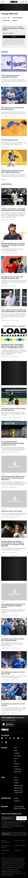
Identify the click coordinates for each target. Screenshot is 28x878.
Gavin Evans (4, 487)
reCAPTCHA (18, 43)
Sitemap (17, 850)
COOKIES (3, 853)
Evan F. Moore (5, 517)
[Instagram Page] (14, 738)
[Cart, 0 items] (26, 2)
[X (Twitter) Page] (6, 738)
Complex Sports (5, 356)
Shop (15, 777)
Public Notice (19, 845)
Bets (2, 106)
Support (16, 782)
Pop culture (17, 756)
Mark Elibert (4, 219)
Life (15, 761)
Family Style (17, 771)
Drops (16, 780)
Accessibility (6, 850)
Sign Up (14, 36)
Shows (16, 766)
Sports (3, 169)
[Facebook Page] (2, 738)
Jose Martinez (5, 252)
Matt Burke (4, 116)
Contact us (17, 801)
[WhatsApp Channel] (10, 738)
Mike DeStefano (5, 84)
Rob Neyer (4, 179)
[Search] (20, 2)
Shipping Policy (18, 785)
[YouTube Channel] (18, 738)
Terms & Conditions (5, 841)
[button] (14, 834)
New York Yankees (17, 17)
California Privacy (5, 846)
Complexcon (17, 769)
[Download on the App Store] (8, 723)
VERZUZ (16, 764)
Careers (16, 798)
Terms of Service (19, 44)
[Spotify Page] (6, 742)
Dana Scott (4, 552)
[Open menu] (2, 1)
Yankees (14, 20)
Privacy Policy (9, 44)
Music (16, 750)
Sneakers (17, 753)
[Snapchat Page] (22, 738)
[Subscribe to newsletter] (21, 818)
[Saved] (23, 2)
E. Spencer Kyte (5, 648)
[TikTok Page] (2, 742)
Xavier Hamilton (5, 320)
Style (2, 74)
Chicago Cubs (6, 20)
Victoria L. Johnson (6, 417)
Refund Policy (18, 788)
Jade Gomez (4, 286)
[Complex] (14, 2)
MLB (9, 17)
